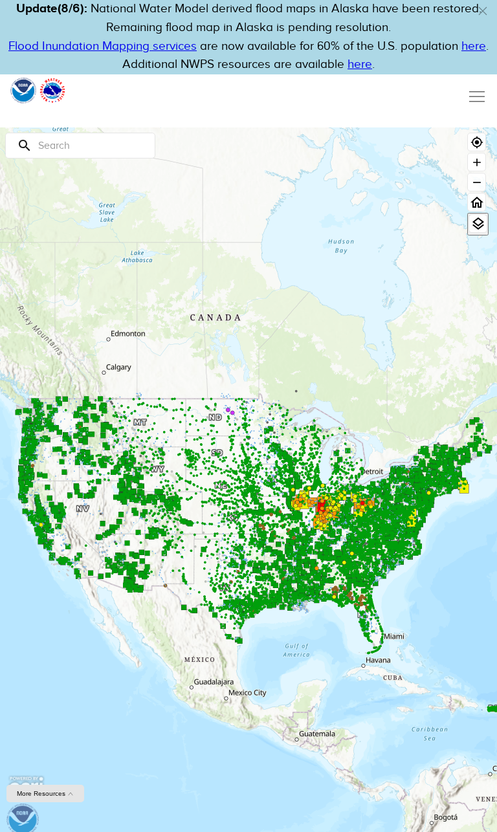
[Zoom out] (476, 182)
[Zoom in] (476, 162)
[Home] (476, 202)
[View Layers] (478, 223)
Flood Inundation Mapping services (102, 46)
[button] (482, 11)
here (473, 46)
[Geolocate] (476, 142)
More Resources (42, 793)
